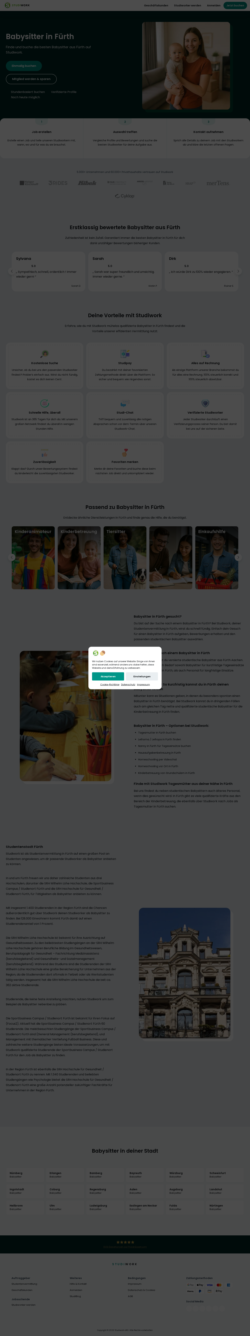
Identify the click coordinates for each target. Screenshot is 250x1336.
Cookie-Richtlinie (109, 684)
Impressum (143, 684)
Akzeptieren (108, 676)
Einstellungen (142, 676)
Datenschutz (128, 684)
